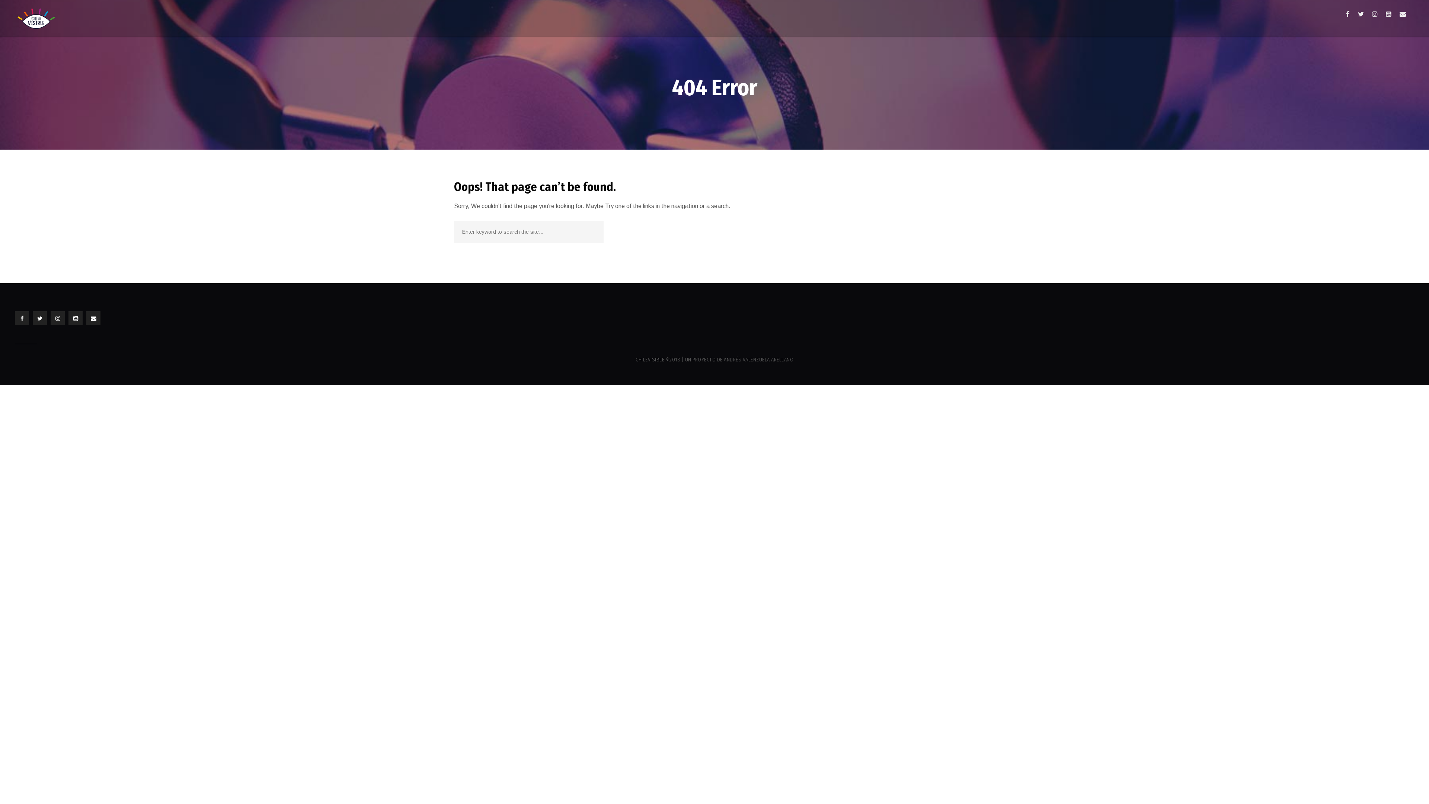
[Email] (1403, 14)
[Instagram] (1375, 14)
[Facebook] (1348, 14)
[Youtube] (1389, 14)
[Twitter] (1361, 14)
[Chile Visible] (36, 18)
